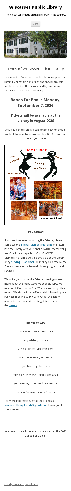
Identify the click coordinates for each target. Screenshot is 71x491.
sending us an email (22, 262)
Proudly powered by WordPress (21, 484)
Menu (35, 23)
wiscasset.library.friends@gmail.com (25, 405)
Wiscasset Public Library (35, 7)
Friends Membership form (36, 244)
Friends (13, 305)
